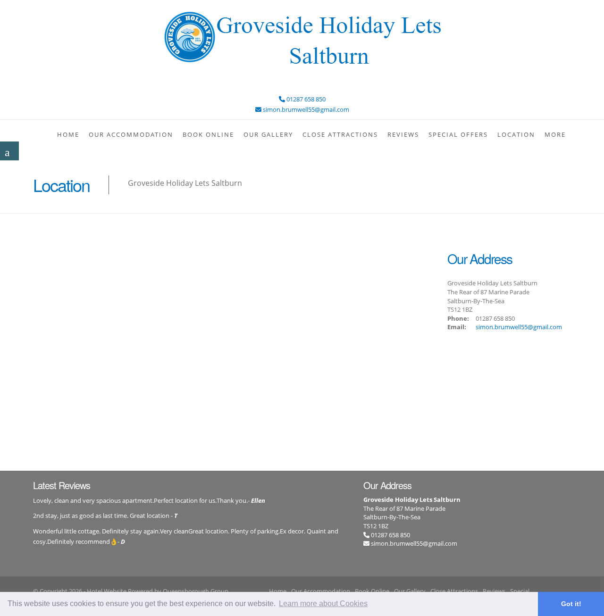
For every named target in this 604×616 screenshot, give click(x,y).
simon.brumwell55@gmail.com (519, 327)
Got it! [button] (571, 604)
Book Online (208, 134)
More (555, 134)
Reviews (403, 134)
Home (68, 134)
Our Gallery (268, 134)
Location (516, 134)
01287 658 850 (389, 535)
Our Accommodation (131, 134)
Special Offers (458, 134)
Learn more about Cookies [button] (323, 603)
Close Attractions (340, 134)
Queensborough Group (195, 591)
